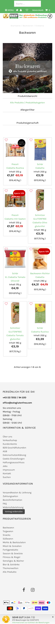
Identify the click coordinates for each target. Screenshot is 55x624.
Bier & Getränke (11, 564)
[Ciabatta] (39, 149)
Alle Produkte (9, 571)
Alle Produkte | (17, 102)
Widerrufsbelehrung (13, 507)
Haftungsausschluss (13, 462)
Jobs (5, 466)
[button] (6, 140)
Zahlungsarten (10, 496)
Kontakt (7, 473)
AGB (5, 451)
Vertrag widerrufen (14, 511)
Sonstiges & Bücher (13, 560)
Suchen (7, 477)
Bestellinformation (12, 500)
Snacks (6, 535)
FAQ (5, 503)
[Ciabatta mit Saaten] (15, 200)
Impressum (9, 469)
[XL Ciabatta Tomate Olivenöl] (15, 258)
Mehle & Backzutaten (14, 542)
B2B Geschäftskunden (14, 447)
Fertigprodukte (10, 549)
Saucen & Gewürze (13, 553)
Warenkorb (41, 10)
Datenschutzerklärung (14, 455)
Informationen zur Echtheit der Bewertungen (30, 622)
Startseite (16, 26)
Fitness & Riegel (11, 557)
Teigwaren (8, 531)
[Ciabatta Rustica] (15, 149)
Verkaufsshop (10, 440)
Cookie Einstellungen (14, 458)
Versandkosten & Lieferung (17, 492)
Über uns (7, 436)
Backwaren (28, 26)
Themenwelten (10, 568)
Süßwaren (8, 538)
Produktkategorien (35, 102)
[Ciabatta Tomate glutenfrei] (15, 313)
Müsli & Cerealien (12, 546)
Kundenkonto (10, 444)
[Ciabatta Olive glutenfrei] (39, 200)
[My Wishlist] (27, 10)
